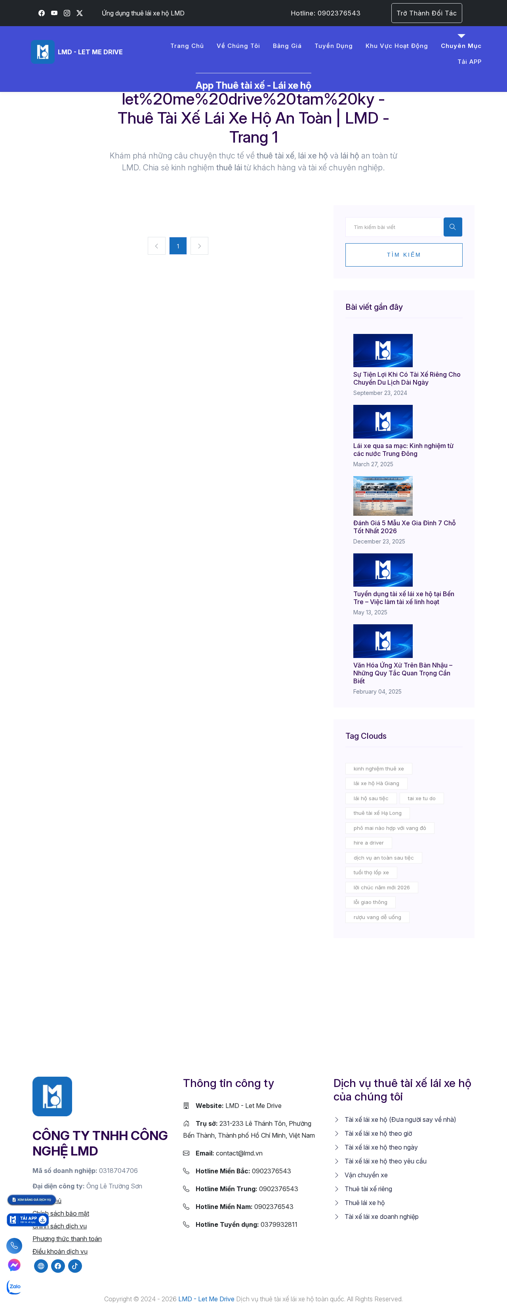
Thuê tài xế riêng (367, 1189)
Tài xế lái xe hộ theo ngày (380, 1147)
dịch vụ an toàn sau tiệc (384, 857)
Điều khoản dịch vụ (60, 1251)
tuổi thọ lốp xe (371, 872)
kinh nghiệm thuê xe (379, 768)
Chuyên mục (461, 46)
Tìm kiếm (404, 255)
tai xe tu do (422, 798)
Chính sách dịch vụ (59, 1226)
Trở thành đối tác (426, 13)
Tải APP (469, 61)
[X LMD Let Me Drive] (79, 13)
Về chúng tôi (238, 46)
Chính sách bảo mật (60, 1213)
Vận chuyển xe (365, 1175)
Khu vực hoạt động (397, 46)
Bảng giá (287, 46)
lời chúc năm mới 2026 (382, 887)
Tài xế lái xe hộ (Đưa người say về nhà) (399, 1119)
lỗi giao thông (370, 902)
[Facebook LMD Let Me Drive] (41, 13)
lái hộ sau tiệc (371, 798)
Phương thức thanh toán (67, 1239)
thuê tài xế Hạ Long (378, 813)
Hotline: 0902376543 (326, 13)
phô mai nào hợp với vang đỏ (390, 828)
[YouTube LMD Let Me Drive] (54, 13)
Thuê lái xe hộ (364, 1203)
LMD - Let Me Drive (239, 1106)
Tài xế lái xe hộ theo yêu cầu (385, 1161)
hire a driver (369, 842)
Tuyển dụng (333, 46)
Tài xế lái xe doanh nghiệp (381, 1216)
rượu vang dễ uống (377, 917)
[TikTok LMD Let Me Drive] (75, 1266)
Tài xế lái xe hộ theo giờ (377, 1133)
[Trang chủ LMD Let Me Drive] (52, 1096)
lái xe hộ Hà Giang (376, 783)
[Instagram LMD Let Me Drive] (67, 13)
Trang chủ (187, 46)
